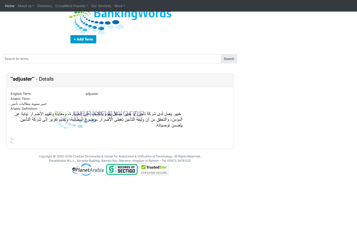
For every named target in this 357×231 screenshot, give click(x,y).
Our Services (101, 6)
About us (25, 6)
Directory (44, 6)
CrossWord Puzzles (70, 6)
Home (9, 6)
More (118, 6)
